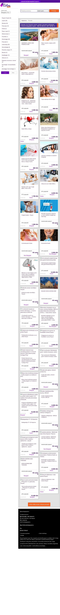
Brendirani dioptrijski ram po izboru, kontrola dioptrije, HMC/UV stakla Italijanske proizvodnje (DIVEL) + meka (48, 318)
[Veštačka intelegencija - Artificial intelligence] (49, 411)
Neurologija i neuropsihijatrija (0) (8, 65)
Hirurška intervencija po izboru (48, 71)
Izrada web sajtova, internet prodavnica (47, 375)
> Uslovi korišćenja (42, 533)
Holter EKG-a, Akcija (26, 129)
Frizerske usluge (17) (7, 50)
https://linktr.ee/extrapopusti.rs (27, 525)
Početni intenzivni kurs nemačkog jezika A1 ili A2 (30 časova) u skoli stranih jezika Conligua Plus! (29, 360)
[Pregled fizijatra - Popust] (29, 207)
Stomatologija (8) (6, 47)
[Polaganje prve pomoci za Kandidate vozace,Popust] (49, 331)
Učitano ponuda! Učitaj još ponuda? (39, 504)
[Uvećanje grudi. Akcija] (29, 235)
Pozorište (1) (5, 36)
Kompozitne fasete (45, 243)
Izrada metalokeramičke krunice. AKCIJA (47, 396)
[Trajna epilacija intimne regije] (49, 91)
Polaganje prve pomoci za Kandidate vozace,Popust (47, 336)
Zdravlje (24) (5, 23)
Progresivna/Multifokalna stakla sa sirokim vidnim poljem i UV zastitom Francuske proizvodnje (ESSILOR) (29, 405)
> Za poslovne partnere (25, 533)
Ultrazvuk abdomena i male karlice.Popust (47, 480)
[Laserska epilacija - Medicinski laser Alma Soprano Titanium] (49, 433)
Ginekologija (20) (6, 39)
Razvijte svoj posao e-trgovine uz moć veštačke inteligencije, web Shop (48, 215)
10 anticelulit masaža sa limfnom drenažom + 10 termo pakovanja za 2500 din (29, 317)
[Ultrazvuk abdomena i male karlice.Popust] (49, 475)
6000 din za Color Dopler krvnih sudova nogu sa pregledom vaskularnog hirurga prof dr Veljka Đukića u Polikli (29, 275)
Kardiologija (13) (6, 55)
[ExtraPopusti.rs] (9, 6)
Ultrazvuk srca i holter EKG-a (48, 183)
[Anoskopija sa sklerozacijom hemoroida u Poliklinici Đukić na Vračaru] (49, 454)
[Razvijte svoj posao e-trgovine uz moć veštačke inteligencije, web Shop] (49, 205)
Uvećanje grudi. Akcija (27, 243)
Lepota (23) (4, 20)
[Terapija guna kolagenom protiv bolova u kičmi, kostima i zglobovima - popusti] (29, 439)
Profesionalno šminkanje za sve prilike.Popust (29, 335)
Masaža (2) (4, 52)
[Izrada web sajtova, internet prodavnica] (49, 371)
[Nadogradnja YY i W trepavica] (29, 419)
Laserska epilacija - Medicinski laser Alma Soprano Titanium (48, 437)
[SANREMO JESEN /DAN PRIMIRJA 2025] (29, 35)
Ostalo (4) (4, 28)
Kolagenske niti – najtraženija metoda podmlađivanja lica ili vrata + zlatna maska (28, 102)
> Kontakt (22, 535)
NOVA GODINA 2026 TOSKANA (27, 464)
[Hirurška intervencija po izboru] (49, 63)
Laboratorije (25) (6, 44)
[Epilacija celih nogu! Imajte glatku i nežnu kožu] (29, 179)
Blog (21, 528)
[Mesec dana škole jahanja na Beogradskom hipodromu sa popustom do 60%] (49, 119)
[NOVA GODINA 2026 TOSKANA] (29, 459)
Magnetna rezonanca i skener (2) (9, 61)
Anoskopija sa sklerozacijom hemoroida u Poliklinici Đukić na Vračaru (48, 461)
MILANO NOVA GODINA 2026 (48, 291)
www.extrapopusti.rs (24, 511)
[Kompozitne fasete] (49, 235)
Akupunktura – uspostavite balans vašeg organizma (28, 73)
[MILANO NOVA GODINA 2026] (49, 283)
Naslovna (24, 20)
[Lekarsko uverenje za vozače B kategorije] (49, 147)
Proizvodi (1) (5, 42)
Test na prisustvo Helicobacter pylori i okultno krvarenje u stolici (49, 355)
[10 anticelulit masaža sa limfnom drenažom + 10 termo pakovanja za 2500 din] (29, 310)
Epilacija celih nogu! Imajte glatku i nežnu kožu (28, 187)
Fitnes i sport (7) (6, 31)
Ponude (5, 72)
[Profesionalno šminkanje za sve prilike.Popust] (29, 331)
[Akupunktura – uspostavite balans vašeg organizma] (29, 64)
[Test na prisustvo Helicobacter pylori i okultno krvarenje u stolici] (49, 351)
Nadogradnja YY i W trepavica (29, 422)
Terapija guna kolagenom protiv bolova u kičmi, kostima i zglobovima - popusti (29, 445)
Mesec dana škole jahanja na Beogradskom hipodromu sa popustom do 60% (48, 129)
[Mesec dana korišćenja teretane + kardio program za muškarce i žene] (29, 374)
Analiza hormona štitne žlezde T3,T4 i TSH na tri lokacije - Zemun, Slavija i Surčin (29, 160)
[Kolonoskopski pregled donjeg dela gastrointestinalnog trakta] (49, 259)
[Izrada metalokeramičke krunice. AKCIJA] (49, 392)
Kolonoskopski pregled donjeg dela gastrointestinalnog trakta (48, 263)
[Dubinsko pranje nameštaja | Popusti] (29, 288)
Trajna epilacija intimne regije (48, 99)
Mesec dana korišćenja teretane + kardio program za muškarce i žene (29, 381)
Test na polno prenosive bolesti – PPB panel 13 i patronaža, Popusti (29, 488)
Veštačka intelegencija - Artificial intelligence (49, 416)
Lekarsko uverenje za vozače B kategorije (48, 156)
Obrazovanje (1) (6, 34)
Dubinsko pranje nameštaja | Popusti (28, 293)
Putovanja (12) (5, 26)
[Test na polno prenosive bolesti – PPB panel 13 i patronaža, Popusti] (29, 481)
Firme (13, 72)
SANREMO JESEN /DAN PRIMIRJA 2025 (28, 43)
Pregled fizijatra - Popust (27, 215)
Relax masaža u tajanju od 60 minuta (48, 43)
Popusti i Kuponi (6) (6, 18)
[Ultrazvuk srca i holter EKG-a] (49, 176)
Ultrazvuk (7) (5, 57)
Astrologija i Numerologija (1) (9, 69)
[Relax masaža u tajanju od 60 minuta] (49, 35)
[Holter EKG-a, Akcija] (29, 121)
